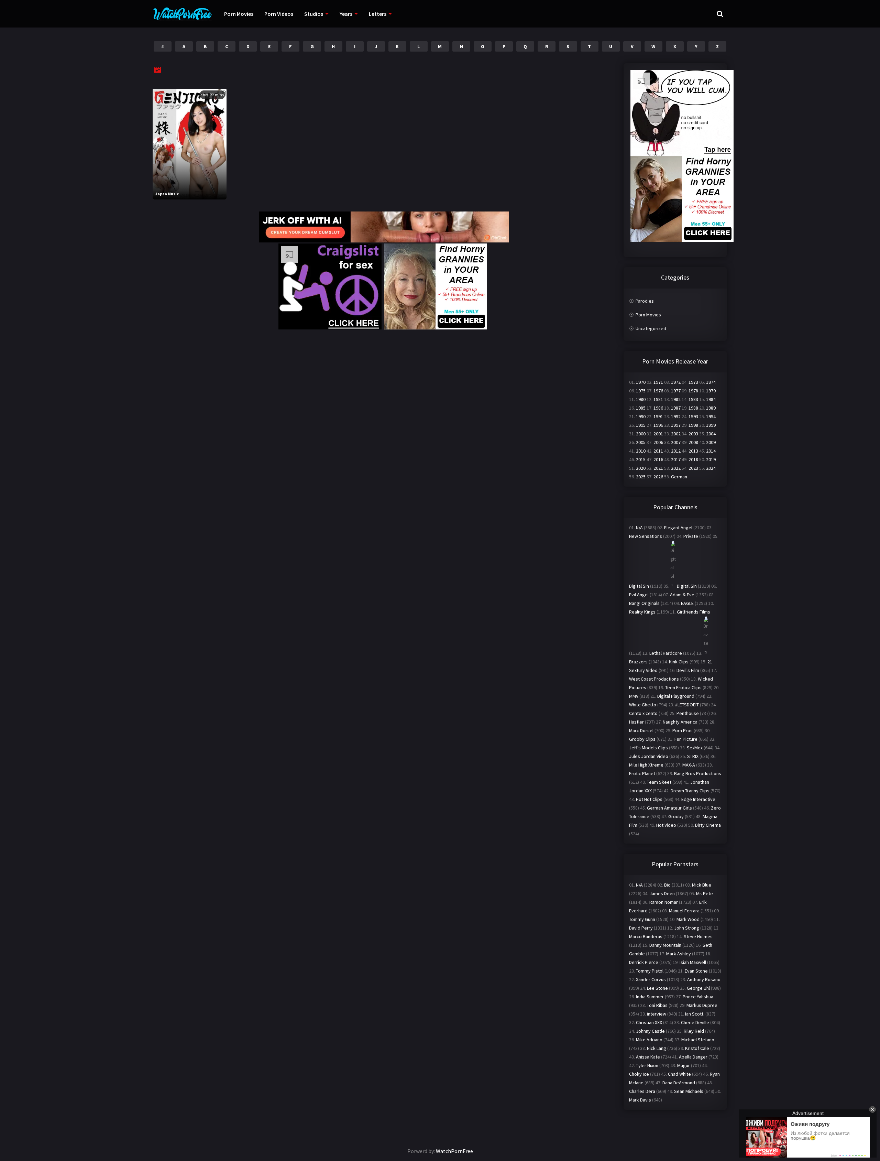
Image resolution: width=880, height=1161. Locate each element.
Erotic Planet (642, 773)
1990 (641, 416)
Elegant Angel (678, 527)
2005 (641, 442)
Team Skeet (659, 782)
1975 (641, 391)
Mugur (683, 1065)
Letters (377, 13)
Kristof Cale (697, 1048)
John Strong (686, 928)
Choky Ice (639, 1074)
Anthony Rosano (703, 979)
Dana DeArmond (678, 1082)
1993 (693, 416)
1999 (711, 425)
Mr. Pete (704, 893)
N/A (639, 527)
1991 (658, 416)
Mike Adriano (649, 1040)
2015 (641, 459)
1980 (641, 399)
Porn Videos (278, 13)
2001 (658, 434)
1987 (676, 408)
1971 (658, 382)
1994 (711, 416)
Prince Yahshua (698, 997)
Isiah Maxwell (693, 962)
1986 (658, 408)
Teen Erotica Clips (683, 687)
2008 (693, 442)
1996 (658, 425)
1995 (641, 425)
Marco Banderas (645, 936)
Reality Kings (642, 612)
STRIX (692, 756)
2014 (711, 451)
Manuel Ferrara (684, 911)
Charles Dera (642, 1091)
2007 (676, 442)
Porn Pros (682, 730)
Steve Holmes (698, 936)
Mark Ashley (678, 954)
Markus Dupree (701, 1005)
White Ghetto (642, 705)
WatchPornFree (454, 1151)
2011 (658, 451)
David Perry (641, 928)
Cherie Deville (695, 1022)
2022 (676, 468)
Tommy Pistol (649, 971)
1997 (676, 425)
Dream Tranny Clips (690, 791)
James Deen (662, 893)
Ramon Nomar (663, 902)
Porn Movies (238, 13)
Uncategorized (651, 328)
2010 (641, 451)
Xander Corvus (651, 979)
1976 (658, 391)
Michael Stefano (697, 1040)
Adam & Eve (682, 595)
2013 (693, 451)
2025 (641, 477)
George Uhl (698, 988)
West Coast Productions (654, 679)
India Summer (650, 997)
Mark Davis (640, 1100)
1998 (693, 425)
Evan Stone (696, 971)
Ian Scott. (694, 1014)
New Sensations (645, 536)
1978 (693, 391)
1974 (711, 382)
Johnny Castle (650, 1031)
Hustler (636, 722)
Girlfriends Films (693, 612)
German (679, 477)
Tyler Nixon (647, 1065)
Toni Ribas (657, 1005)
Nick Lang (656, 1048)
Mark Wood (688, 919)
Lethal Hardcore (665, 653)
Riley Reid (694, 1031)
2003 (693, 434)
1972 (676, 382)
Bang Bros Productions (697, 773)
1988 (693, 408)
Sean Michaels (688, 1091)
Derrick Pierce (643, 962)
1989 (711, 408)
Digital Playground (675, 696)
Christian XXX (649, 1022)
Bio (667, 885)
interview (656, 1014)
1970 (641, 382)
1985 (641, 408)
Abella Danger (693, 1057)
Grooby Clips (642, 739)
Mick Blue (701, 885)
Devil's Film (687, 670)
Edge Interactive (698, 799)
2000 (641, 434)
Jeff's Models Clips (648, 748)
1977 (676, 391)
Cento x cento (643, 713)
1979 (711, 391)
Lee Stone (657, 988)
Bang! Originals (644, 603)
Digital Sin (639, 586)
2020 (641, 468)
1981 (658, 399)
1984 (711, 399)
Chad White (679, 1074)
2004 (711, 434)
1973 (693, 382)
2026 (658, 477)
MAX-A (688, 765)
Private (690, 536)
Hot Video (666, 825)
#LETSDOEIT (687, 705)
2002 (676, 434)
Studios (313, 13)
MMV (633, 696)
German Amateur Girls (669, 808)
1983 (693, 399)
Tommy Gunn (642, 919)
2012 (676, 451)
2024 (711, 468)
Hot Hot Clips (649, 799)
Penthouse (687, 713)
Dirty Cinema (708, 825)
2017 (676, 459)
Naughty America (680, 722)
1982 (676, 399)
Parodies (645, 301)
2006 (658, 442)
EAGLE (687, 603)
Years (346, 13)
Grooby (676, 816)
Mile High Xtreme (646, 765)
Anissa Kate (648, 1057)
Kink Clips (679, 662)
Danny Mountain (665, 945)
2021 (658, 468)
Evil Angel (639, 595)
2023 (693, 468)
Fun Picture (685, 739)
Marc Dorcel (641, 730)
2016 (658, 459)
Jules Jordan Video (648, 756)
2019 (711, 459)
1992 (676, 416)
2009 (711, 442)
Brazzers (638, 662)
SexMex (695, 748)
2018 (693, 459)
